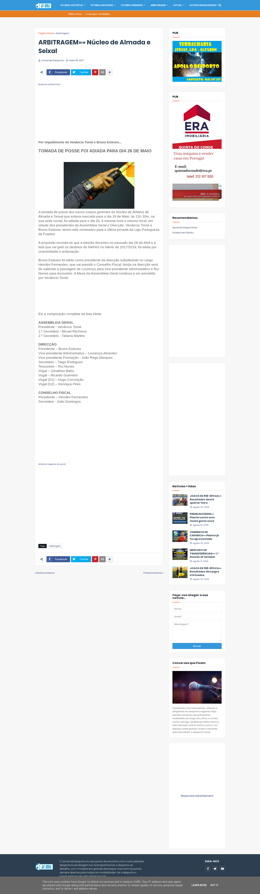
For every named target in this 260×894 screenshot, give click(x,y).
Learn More (199, 885)
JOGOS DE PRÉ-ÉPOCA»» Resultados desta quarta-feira (205, 499)
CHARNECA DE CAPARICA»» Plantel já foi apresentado (204, 535)
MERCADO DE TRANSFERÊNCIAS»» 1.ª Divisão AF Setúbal (204, 553)
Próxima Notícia (152, 573)
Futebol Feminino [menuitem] (132, 5)
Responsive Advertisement (197, 796)
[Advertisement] (99, 111)
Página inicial (46, 33)
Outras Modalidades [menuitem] (202, 5)
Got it (214, 885)
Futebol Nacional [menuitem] (102, 5)
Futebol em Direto (183, 232)
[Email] (102, 72)
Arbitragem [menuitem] (158, 5)
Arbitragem (62, 33)
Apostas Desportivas (184, 227)
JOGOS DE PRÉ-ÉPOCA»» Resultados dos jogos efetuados (205, 572)
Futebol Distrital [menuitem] (71, 5)
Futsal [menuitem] (177, 5)
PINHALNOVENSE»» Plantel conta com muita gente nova (202, 517)
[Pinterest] (95, 72)
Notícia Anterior (45, 573)
